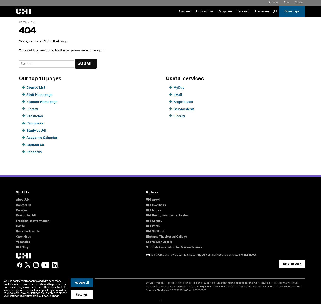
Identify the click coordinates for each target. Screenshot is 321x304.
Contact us (23, 205)
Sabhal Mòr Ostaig (159, 241)
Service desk (292, 263)
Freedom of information (32, 220)
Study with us (204, 11)
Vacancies (34, 116)
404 (33, 22)
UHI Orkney (154, 220)
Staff (286, 2)
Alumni (298, 2)
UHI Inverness (156, 205)
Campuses (225, 11)
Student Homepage (42, 102)
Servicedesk (184, 109)
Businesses (261, 11)
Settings (82, 294)
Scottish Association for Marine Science (174, 247)
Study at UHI (36, 130)
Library (32, 109)
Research (243, 11)
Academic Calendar (42, 138)
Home (23, 22)
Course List (35, 87)
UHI (148, 254)
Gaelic (20, 226)
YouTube (45, 265)
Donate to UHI (26, 215)
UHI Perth (153, 226)
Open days (291, 11)
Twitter (28, 265)
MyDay (179, 87)
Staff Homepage (39, 95)
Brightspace (183, 102)
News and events (28, 231)
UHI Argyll (153, 199)
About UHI (23, 199)
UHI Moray (153, 210)
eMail (178, 95)
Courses (184, 11)
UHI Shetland (155, 231)
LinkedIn (55, 265)
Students (273, 2)
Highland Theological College (166, 236)
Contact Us (35, 145)
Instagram (36, 265)
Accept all (82, 282)
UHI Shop (22, 247)
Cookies (21, 210)
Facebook (19, 265)
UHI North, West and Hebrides (167, 215)
